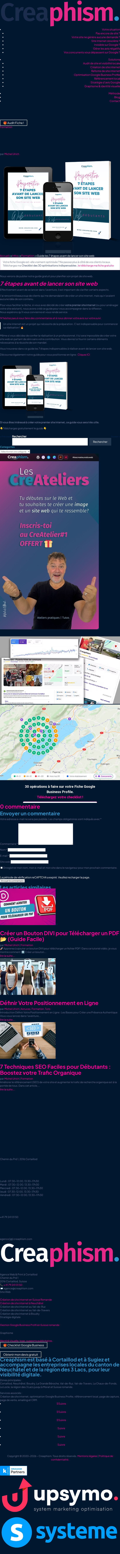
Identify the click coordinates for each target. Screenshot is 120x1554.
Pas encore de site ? (108, 33)
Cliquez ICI (84, 354)
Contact (115, 101)
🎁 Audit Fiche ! (13, 123)
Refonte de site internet (105, 71)
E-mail (4, 855)
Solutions (114, 59)
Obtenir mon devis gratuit (20, 1354)
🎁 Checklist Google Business (23, 1345)
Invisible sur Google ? (107, 44)
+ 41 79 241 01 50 (13, 1284)
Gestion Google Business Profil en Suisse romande (29, 1325)
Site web (5, 861)
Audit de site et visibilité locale (101, 63)
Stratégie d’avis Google (105, 82)
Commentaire (9, 843)
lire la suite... (7, 955)
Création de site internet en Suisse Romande (26, 1299)
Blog (117, 97)
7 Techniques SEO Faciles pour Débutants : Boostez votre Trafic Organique (55, 1069)
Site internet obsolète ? (105, 41)
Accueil (4, 255)
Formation (6, 127)
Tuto (47, 1008)
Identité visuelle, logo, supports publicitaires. (26, 1340)
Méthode (114, 93)
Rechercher (19, 436)
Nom (3, 849)
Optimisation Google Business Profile (97, 74)
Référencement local (107, 78)
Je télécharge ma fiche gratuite (96, 265)
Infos (15, 255)
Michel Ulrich (11, 154)
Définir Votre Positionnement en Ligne (49, 1002)
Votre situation (111, 29)
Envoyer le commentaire (12, 881)
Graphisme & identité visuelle (102, 86)
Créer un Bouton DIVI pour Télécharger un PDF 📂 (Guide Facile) (59, 936)
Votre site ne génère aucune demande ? (96, 37)
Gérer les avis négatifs (106, 48)
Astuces (25, 1008)
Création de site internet (105, 67)
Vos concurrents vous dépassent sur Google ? (92, 52)
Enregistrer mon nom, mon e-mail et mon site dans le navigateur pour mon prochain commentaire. (60, 867)
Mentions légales (87, 1456)
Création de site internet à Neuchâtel (21, 1303)
